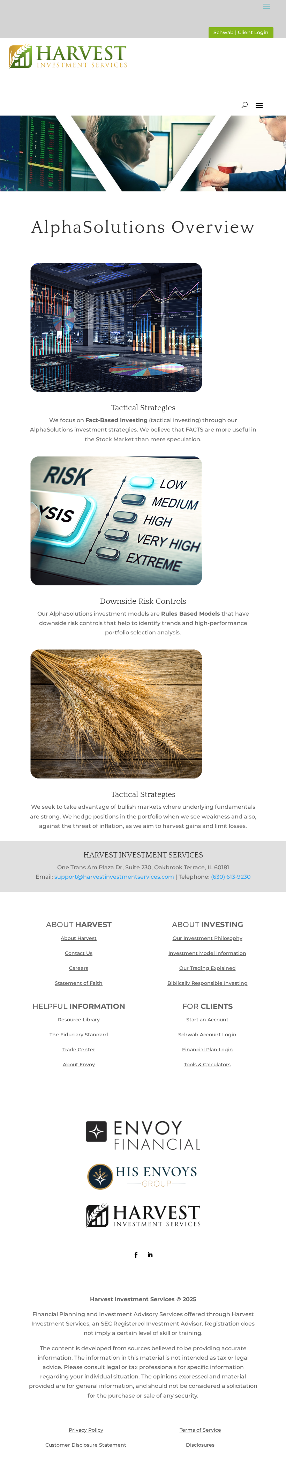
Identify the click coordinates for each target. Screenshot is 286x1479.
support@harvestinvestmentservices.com (114, 876)
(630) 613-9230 (231, 876)
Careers (78, 968)
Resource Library (79, 1020)
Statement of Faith (79, 983)
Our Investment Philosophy (207, 938)
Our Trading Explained (207, 968)
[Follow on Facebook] (136, 1254)
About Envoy (79, 1064)
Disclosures (200, 1445)
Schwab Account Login (207, 1034)
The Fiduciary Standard (79, 1034)
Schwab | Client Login (241, 32)
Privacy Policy (86, 1430)
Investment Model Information (207, 953)
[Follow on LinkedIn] (150, 1254)
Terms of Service (200, 1430)
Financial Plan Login (207, 1049)
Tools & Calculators (207, 1064)
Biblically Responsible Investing (207, 983)
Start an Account (207, 1020)
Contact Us (78, 953)
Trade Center (78, 1049)
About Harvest (79, 938)
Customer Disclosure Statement (85, 1445)
